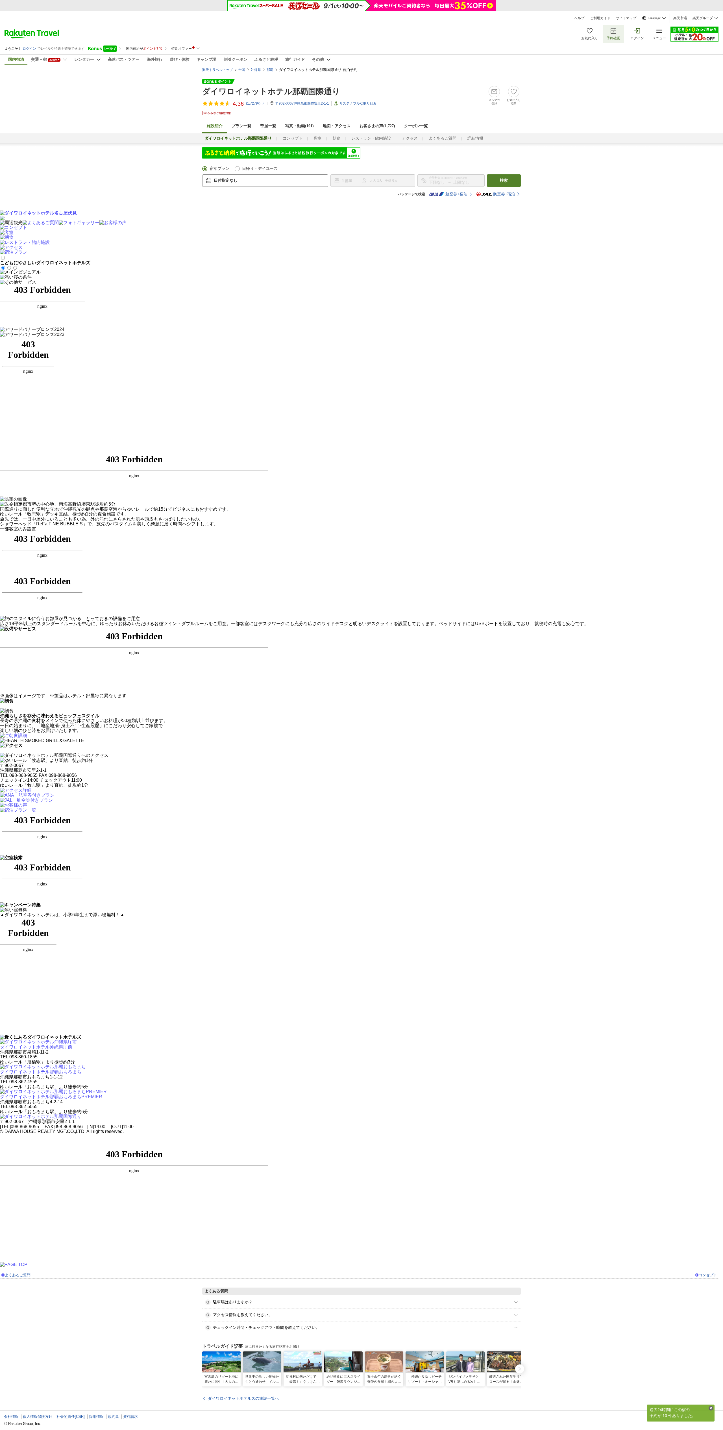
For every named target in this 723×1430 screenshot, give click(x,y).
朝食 (336, 138)
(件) (253, 103)
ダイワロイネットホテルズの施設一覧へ (243, 1398)
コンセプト (292, 138)
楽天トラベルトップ (217, 70)
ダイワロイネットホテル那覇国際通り (271, 91)
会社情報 (11, 1416)
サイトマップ (626, 18)
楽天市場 (680, 18)
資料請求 (130, 1416)
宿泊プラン (219, 168)
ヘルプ (579, 18)
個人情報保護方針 (37, 1416)
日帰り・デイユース (260, 168)
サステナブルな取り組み (358, 103)
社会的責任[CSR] (70, 1416)
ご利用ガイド (600, 18)
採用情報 (96, 1416)
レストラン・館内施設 (371, 138)
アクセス (410, 138)
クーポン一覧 (416, 126)
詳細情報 (475, 138)
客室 (317, 138)
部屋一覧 (268, 126)
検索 (504, 180)
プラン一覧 (241, 126)
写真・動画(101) (299, 126)
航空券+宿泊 (456, 194)
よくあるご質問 (442, 138)
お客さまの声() (377, 126)
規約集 (113, 1416)
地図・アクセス (336, 126)
